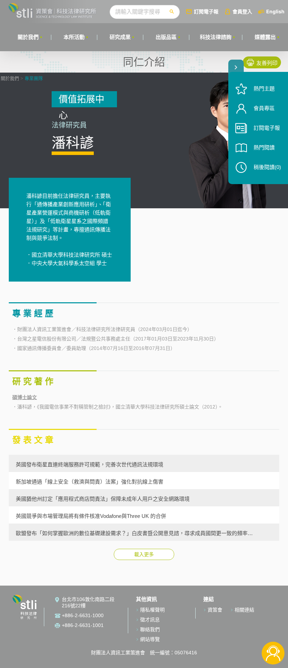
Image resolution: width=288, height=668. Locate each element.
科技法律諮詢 (215, 37)
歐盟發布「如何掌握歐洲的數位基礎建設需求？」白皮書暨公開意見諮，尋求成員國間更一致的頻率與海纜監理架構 (134, 533)
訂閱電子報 (206, 11)
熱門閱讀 (264, 147)
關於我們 (28, 37)
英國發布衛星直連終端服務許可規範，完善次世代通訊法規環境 (89, 464)
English (275, 11)
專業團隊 (34, 78)
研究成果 (120, 37)
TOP (273, 630)
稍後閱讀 (267, 167)
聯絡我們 (150, 629)
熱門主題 (264, 89)
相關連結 (244, 610)
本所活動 (74, 37)
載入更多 (144, 554)
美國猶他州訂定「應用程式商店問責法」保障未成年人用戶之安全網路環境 (103, 498)
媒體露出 (265, 37)
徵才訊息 (150, 619)
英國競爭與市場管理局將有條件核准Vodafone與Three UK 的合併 (91, 516)
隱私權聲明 (152, 610)
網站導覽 (150, 639)
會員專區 (264, 108)
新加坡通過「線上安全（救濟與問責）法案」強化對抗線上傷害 (89, 481)
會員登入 (242, 11)
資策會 (215, 610)
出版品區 (166, 37)
